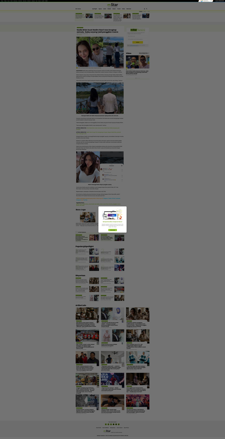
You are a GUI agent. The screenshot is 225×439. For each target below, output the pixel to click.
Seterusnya (112, 230)
